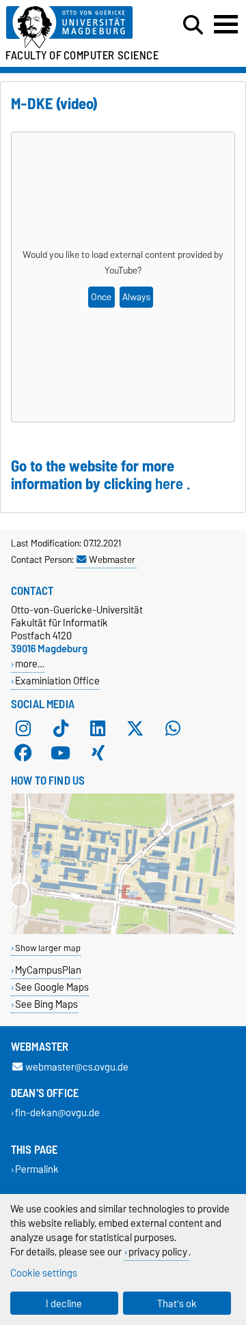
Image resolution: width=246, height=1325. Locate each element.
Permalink (37, 1170)
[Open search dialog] (193, 25)
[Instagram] (23, 728)
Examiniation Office (57, 680)
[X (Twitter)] (135, 728)
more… (29, 663)
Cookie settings (43, 1272)
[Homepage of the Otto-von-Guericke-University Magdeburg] (75, 27)
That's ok (177, 1303)
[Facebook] (23, 753)
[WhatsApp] (173, 728)
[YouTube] (61, 753)
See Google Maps (52, 986)
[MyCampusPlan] (123, 931)
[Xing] (97, 753)
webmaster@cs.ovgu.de (76, 1067)
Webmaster (112, 559)
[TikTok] (61, 728)
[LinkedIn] (97, 728)
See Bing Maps (46, 1004)
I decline (64, 1303)
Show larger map (48, 948)
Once (101, 297)
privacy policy (157, 1251)
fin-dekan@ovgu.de (57, 1113)
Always (136, 297)
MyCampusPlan (48, 969)
